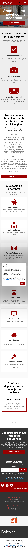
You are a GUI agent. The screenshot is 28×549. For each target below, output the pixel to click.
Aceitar (22, 283)
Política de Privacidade (11, 279)
